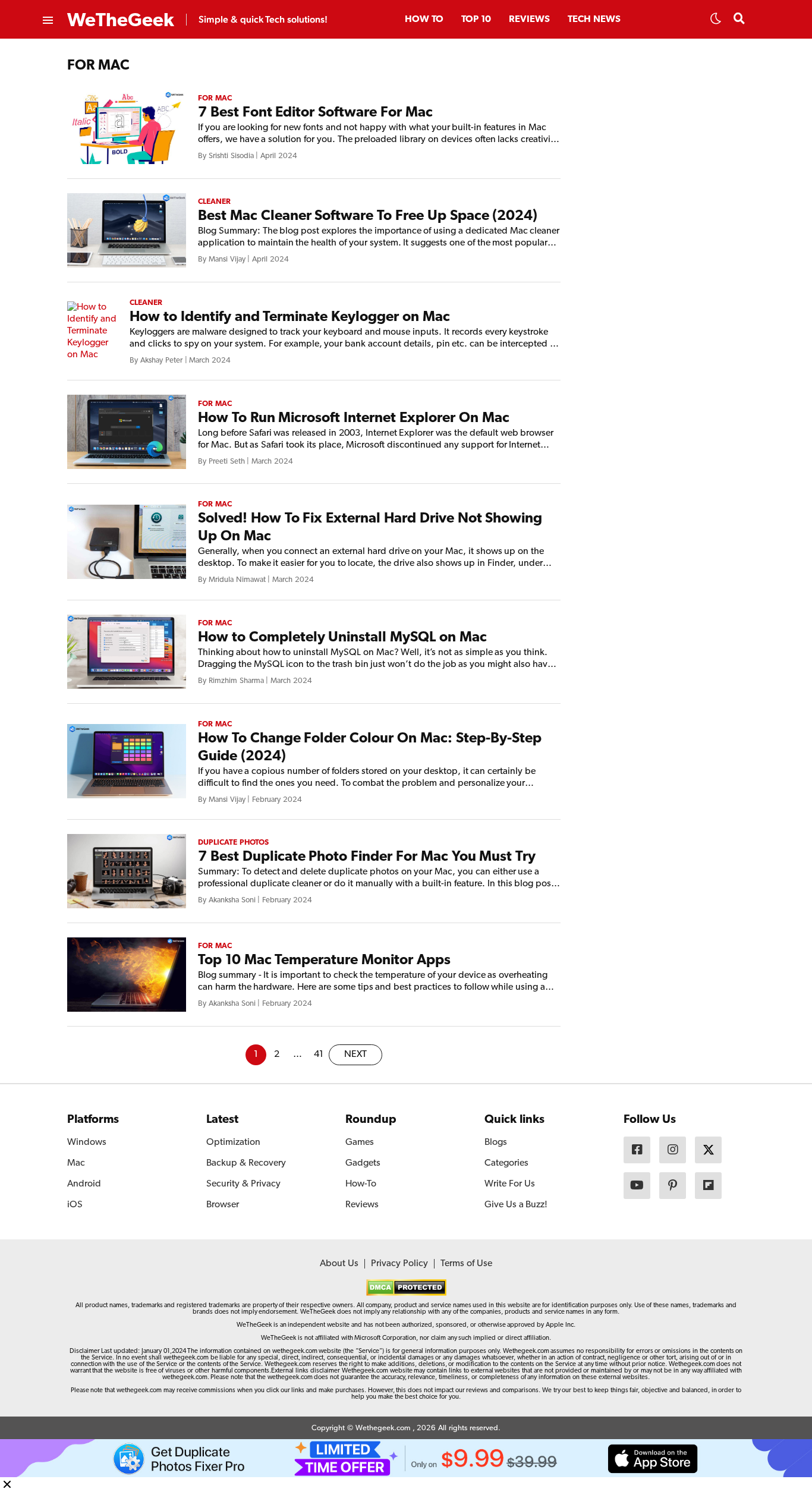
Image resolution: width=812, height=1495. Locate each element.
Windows (86, 1142)
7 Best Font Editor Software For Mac (315, 113)
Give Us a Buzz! (515, 1205)
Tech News (594, 19)
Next (355, 1054)
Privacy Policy (399, 1264)
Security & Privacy (243, 1184)
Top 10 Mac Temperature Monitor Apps (324, 960)
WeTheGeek (120, 21)
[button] (716, 22)
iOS (75, 1205)
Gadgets (362, 1163)
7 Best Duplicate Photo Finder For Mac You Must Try (367, 857)
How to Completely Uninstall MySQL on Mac (342, 638)
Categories (506, 1163)
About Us (339, 1264)
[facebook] (637, 1150)
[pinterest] (672, 1185)
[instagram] (672, 1150)
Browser (222, 1205)
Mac (76, 1163)
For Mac (215, 98)
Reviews (529, 19)
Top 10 (476, 19)
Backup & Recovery (246, 1163)
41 (318, 1054)
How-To (360, 1184)
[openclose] (46, 20)
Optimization (233, 1142)
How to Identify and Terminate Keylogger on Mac (290, 317)
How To (424, 19)
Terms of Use (466, 1264)
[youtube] (637, 1185)
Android (84, 1184)
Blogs (495, 1142)
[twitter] (708, 1150)
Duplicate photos (233, 842)
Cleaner (214, 202)
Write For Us (509, 1184)
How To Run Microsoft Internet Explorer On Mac (353, 418)
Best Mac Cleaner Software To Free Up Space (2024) (367, 216)
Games (359, 1142)
